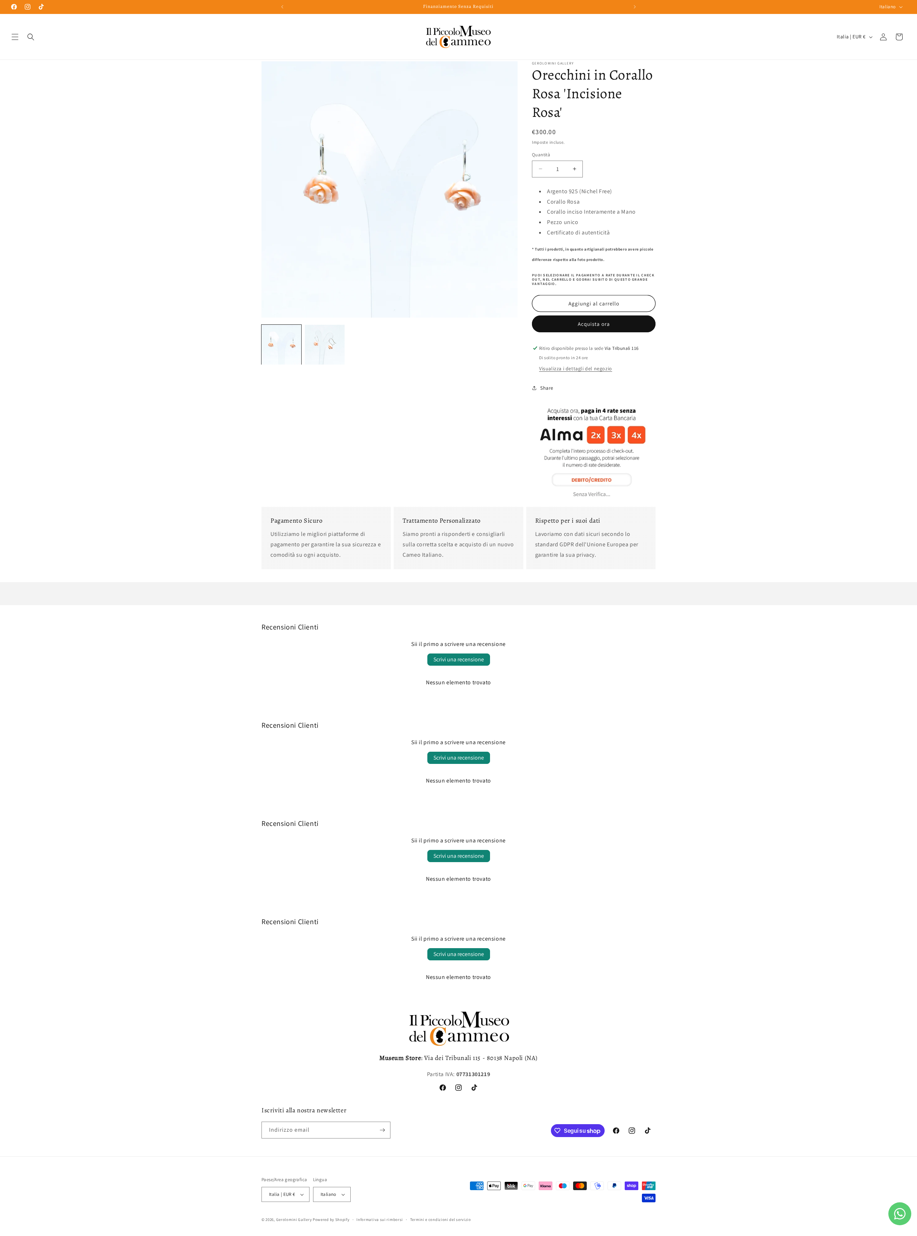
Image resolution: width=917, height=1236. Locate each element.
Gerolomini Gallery (294, 1219)
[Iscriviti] (382, 1130)
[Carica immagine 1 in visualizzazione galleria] (281, 345)
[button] (15, 37)
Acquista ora (594, 323)
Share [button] (546, 388)
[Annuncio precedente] (282, 7)
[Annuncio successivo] (635, 7)
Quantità (541, 155)
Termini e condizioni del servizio (440, 1219)
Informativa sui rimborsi (379, 1219)
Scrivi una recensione (458, 659)
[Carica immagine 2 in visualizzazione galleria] (325, 345)
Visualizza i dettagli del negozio (575, 368)
